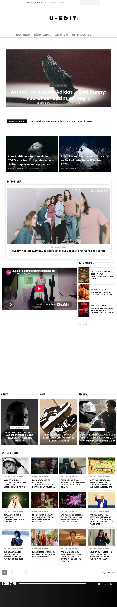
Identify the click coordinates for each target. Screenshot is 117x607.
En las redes (97, 430)
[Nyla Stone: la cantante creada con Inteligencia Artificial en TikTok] (15, 466)
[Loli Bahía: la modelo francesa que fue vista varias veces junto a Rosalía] (101, 537)
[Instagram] (99, 584)
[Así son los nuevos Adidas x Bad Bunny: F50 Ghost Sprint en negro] (58, 78)
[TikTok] (105, 584)
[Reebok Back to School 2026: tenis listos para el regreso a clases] (58, 422)
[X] (110, 584)
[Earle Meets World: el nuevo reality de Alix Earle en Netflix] (44, 537)
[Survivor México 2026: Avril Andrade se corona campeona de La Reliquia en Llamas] (101, 466)
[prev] (104, 121)
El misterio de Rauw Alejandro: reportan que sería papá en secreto (43, 518)
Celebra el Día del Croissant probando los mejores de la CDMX (102, 292)
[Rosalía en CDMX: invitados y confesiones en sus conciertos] (15, 500)
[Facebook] (94, 584)
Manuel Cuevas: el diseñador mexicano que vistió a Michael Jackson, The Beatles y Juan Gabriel (101, 519)
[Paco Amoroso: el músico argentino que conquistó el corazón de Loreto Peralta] (72, 537)
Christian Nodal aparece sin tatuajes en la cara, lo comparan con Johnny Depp (97, 437)
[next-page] (60, 255)
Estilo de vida (58, 247)
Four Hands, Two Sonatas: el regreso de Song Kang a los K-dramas (73, 483)
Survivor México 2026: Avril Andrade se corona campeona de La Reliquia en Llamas (101, 483)
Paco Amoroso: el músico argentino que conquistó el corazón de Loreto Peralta (71, 556)
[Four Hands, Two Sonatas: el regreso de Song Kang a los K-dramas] (72, 466)
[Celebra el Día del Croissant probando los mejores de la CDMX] (83, 292)
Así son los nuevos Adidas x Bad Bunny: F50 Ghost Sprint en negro (58, 95)
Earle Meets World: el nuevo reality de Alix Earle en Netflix (43, 554)
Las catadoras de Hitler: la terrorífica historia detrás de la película (44, 483)
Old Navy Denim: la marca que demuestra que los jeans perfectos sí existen (58, 251)
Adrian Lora (44, 103)
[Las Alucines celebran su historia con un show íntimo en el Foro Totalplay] (72, 500)
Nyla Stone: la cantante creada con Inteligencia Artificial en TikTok (15, 483)
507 (28, 572)
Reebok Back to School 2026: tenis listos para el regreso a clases (58, 437)
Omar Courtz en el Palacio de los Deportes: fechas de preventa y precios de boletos (19, 436)
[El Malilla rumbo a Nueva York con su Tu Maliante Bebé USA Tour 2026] (85, 154)
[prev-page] (56, 255)
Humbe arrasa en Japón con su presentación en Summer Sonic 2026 (13, 555)
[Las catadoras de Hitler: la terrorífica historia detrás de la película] (44, 466)
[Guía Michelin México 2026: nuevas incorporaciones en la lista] (83, 275)
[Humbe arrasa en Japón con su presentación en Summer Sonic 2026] (15, 537)
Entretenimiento (58, 86)
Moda (58, 430)
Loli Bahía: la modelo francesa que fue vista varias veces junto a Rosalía (101, 555)
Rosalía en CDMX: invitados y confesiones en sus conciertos (14, 518)
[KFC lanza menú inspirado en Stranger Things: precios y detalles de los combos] (83, 309)
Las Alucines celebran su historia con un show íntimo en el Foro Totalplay (72, 518)
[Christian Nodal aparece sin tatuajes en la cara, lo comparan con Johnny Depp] (97, 422)
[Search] (97, 2)
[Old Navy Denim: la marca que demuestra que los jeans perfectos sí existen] (58, 216)
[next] (108, 121)
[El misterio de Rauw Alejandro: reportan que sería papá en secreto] (44, 500)
